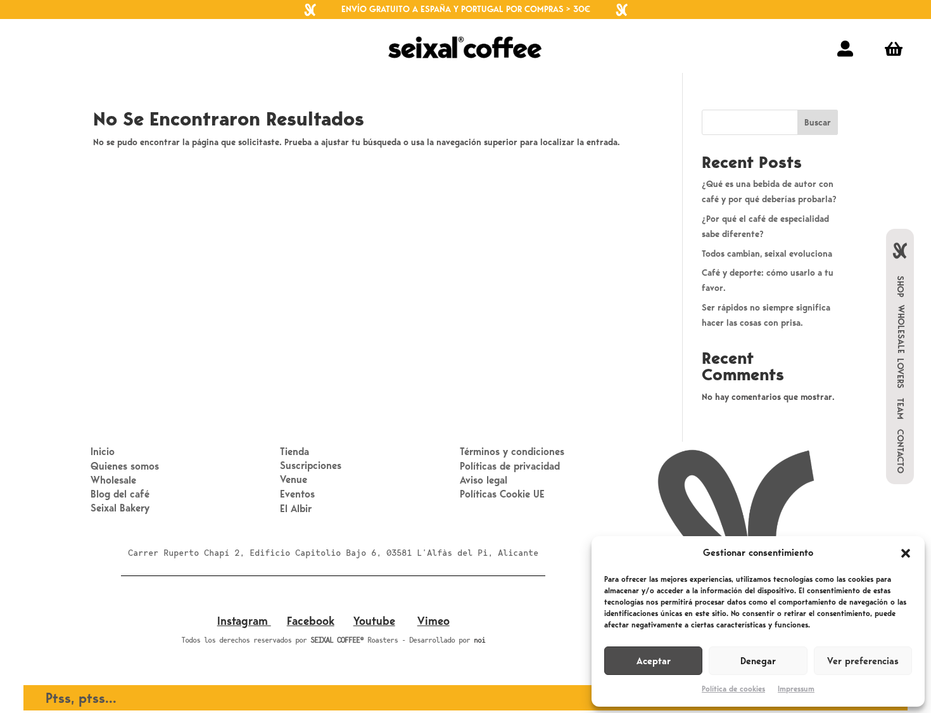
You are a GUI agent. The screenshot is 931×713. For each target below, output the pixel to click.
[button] (905, 553)
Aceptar (653, 661)
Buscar (817, 122)
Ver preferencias (863, 661)
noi (479, 640)
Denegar (758, 661)
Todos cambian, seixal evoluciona (767, 253)
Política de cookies (733, 688)
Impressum (796, 688)
